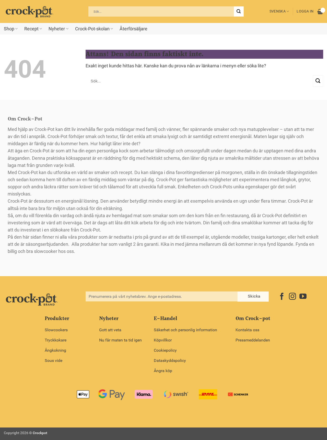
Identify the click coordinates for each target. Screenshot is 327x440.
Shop (9, 28)
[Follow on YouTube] (303, 297)
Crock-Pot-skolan (92, 28)
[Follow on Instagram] (292, 297)
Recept (31, 28)
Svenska (278, 11)
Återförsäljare (133, 28)
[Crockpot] (29, 11)
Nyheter (57, 28)
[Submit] (238, 11)
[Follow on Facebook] (281, 297)
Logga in (305, 11)
